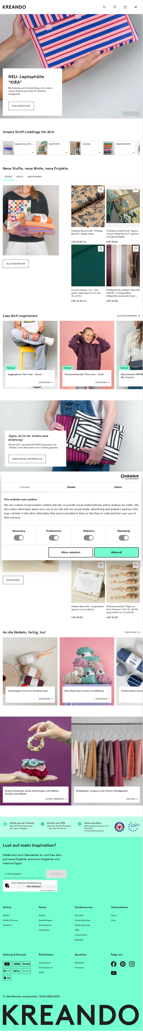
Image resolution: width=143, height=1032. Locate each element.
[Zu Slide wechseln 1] (125, 113)
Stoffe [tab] (8, 176)
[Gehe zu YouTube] (113, 973)
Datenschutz (45, 967)
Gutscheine (81, 935)
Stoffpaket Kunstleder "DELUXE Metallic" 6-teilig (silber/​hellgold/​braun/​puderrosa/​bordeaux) (123, 293)
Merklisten (44, 930)
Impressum (45, 962)
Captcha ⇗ (48, 890)
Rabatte (79, 939)
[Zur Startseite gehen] (14, 7)
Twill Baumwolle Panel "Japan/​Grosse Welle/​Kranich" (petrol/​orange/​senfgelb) (122, 233)
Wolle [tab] (19, 176)
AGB (41, 972)
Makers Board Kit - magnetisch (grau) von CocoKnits (87, 608)
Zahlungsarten (83, 925)
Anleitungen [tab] (35, 176)
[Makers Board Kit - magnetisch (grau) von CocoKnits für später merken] (101, 565)
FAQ (77, 930)
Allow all (116, 552)
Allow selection (70, 552)
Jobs (113, 920)
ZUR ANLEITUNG (21, 106)
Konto (42, 915)
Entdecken (13, 580)
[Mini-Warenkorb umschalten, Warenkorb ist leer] (125, 7)
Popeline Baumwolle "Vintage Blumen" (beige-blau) (86, 232)
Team (114, 915)
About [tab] (118, 487)
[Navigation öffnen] (135, 7)
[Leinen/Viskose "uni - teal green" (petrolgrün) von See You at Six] (88, 266)
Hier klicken (34, 886)
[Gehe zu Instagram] (132, 964)
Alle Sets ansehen (127, 316)
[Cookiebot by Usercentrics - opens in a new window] (123, 477)
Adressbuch (45, 925)
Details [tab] (71, 487)
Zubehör (7, 925)
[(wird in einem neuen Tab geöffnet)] (119, 827)
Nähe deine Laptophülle (27, 459)
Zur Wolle (131, 632)
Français (79, 967)
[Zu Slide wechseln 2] (129, 113)
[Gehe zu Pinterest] (123, 964)
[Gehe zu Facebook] (113, 964)
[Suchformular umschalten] (104, 7)
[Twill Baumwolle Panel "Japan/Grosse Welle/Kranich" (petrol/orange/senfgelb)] (123, 206)
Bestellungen (45, 920)
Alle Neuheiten (15, 263)
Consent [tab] (25, 487)
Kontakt (79, 915)
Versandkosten (83, 920)
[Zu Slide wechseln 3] (132, 113)
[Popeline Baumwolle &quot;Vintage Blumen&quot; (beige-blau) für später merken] (101, 189)
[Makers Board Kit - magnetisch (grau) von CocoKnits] (88, 582)
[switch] (54, 538)
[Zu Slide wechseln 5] (137, 113)
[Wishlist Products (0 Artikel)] (115, 7)
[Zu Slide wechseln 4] (135, 113)
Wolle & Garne (10, 920)
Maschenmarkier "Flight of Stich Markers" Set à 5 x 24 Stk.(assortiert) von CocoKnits (122, 609)
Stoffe (6, 915)
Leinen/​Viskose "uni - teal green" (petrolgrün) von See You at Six (85, 293)
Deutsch (79, 962)
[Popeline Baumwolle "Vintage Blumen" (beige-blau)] (88, 206)
